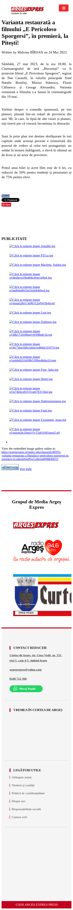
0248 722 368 (18, 678)
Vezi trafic (25, 469)
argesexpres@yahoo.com (26, 669)
